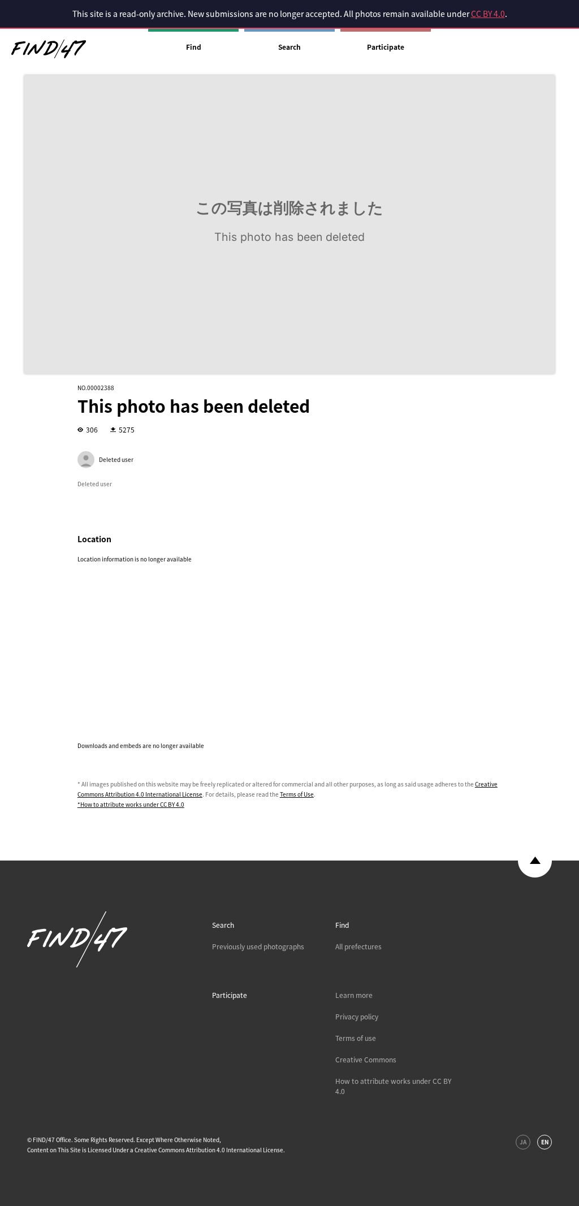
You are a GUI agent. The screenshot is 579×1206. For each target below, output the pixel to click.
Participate (385, 47)
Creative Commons (365, 1059)
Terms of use (355, 1038)
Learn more (354, 995)
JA (523, 1142)
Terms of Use (297, 794)
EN (544, 1142)
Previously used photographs (258, 946)
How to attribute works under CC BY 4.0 (393, 1086)
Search (289, 47)
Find (193, 47)
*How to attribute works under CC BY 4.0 (130, 804)
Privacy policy (356, 1017)
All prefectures (358, 946)
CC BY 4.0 (488, 13)
